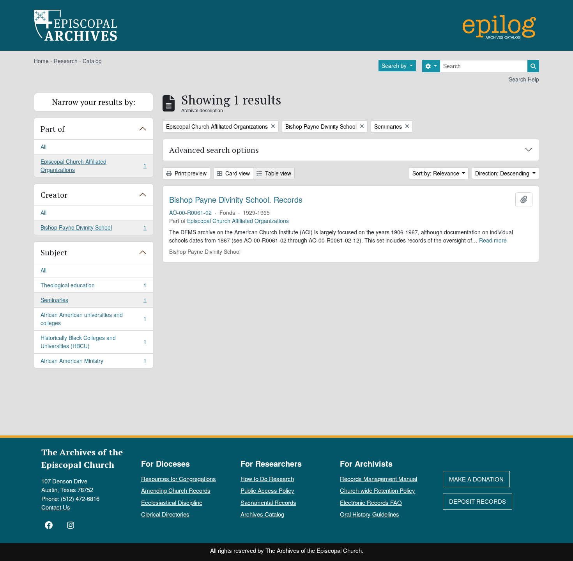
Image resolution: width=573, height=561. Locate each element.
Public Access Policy (267, 490)
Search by (395, 65)
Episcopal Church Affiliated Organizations (93, 165)
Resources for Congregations (178, 478)
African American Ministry (93, 362)
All (43, 146)
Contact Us (55, 507)
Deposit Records (477, 501)
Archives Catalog (262, 514)
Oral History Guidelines (369, 514)
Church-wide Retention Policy (377, 490)
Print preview (190, 173)
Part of (53, 129)
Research (66, 61)
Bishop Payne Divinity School (93, 229)
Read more (493, 240)
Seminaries (93, 302)
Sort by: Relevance (436, 173)
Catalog (92, 61)
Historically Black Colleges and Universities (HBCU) (93, 342)
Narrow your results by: (93, 102)
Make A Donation (476, 479)
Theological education (93, 287)
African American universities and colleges (93, 319)
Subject (54, 252)
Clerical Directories (165, 514)
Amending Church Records (175, 490)
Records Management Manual (378, 478)
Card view (237, 173)
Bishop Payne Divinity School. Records (235, 199)
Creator (54, 194)
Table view (277, 173)
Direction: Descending (503, 173)
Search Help (524, 79)
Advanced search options (214, 150)
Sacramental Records (268, 502)
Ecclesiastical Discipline (171, 502)
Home (41, 61)
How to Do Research (267, 478)
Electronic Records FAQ (371, 502)
